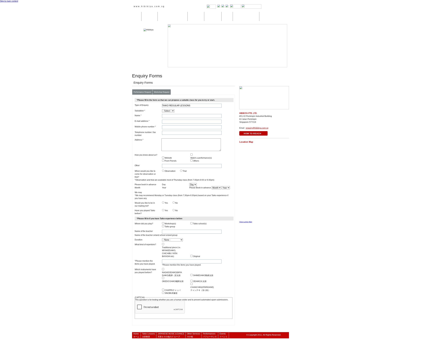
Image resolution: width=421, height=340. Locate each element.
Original (196, 256)
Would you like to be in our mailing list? (145, 204)
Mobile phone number (145, 127)
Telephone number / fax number (145, 133)
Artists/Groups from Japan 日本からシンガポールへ (246, 16)
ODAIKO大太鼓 (200, 281)
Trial (185, 171)
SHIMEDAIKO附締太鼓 (203, 275)
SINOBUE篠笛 (171, 293)
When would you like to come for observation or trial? (145, 174)
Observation (170, 171)
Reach (276, 6)
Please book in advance (145, 184)
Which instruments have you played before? (145, 271)
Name (138, 115)
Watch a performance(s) (201, 158)
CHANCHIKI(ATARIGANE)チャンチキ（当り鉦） (202, 288)
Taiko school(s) (200, 224)
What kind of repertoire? (145, 244)
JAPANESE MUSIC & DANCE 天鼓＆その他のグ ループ (172, 16)
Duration (138, 240)
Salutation (140, 111)
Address (139, 140)
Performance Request (142, 92)
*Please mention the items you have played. (145, 262)
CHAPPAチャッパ (173, 290)
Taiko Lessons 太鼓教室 (149, 16)
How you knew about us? (146, 155)
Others (196, 161)
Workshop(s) (170, 224)
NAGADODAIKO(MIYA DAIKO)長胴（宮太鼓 (172, 274)
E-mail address (142, 121)
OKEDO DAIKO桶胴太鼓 (173, 281)
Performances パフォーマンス (213, 16)
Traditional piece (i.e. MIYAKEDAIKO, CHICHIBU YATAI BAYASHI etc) (171, 252)
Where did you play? (144, 224)
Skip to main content (9, 1)
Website (168, 158)
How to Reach (252, 133)
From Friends (170, 161)
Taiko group (170, 226)
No (176, 203)
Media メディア (265, 16)
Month (137, 188)
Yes (166, 203)
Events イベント (227, 16)
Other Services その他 (195, 16)
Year (164, 188)
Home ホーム (137, 16)
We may (138, 192)
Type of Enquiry (142, 105)
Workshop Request (161, 92)
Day (164, 184)
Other (137, 165)
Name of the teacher (144, 231)
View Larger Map (245, 222)
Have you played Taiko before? (145, 212)
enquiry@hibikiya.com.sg (257, 128)
